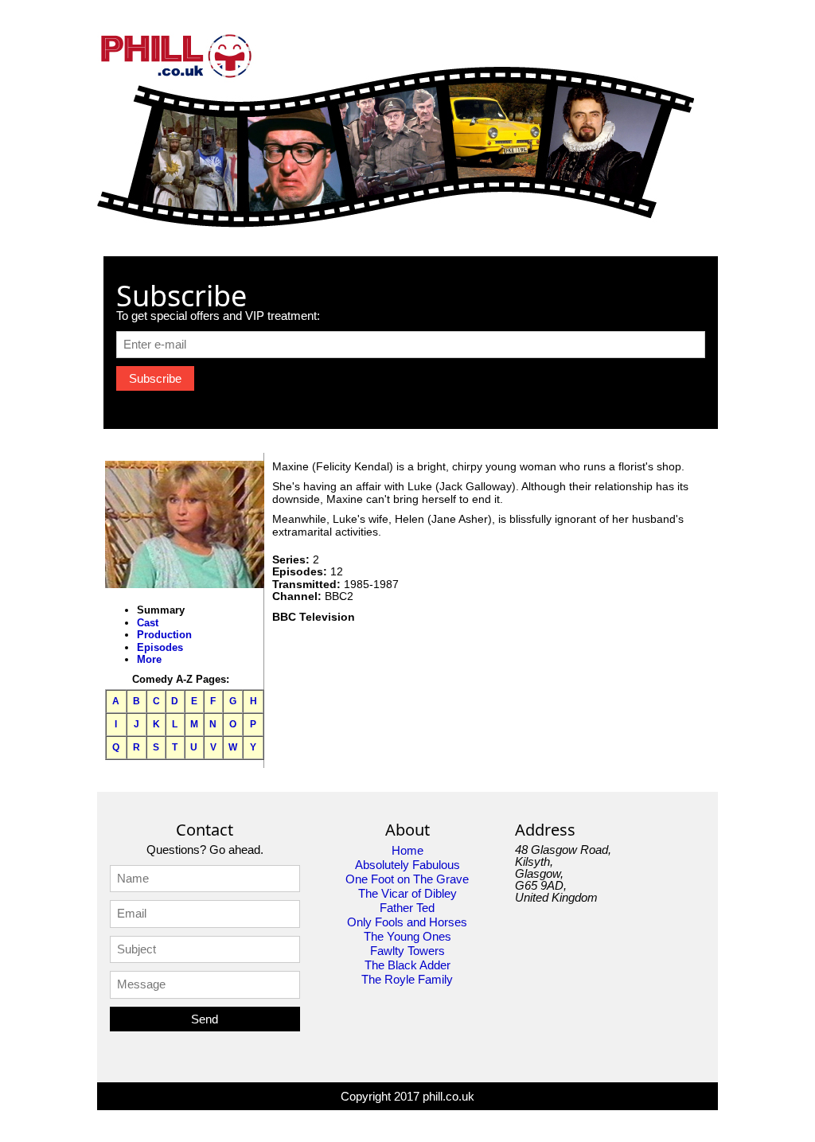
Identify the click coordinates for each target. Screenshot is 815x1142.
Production (164, 635)
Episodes (160, 647)
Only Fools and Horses (407, 922)
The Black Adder (407, 965)
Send (204, 1019)
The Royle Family (407, 979)
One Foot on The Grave (407, 879)
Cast (147, 623)
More (149, 659)
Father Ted (407, 907)
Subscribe (155, 378)
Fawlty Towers (407, 950)
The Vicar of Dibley (407, 893)
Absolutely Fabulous (407, 864)
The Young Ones (407, 936)
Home (407, 850)
